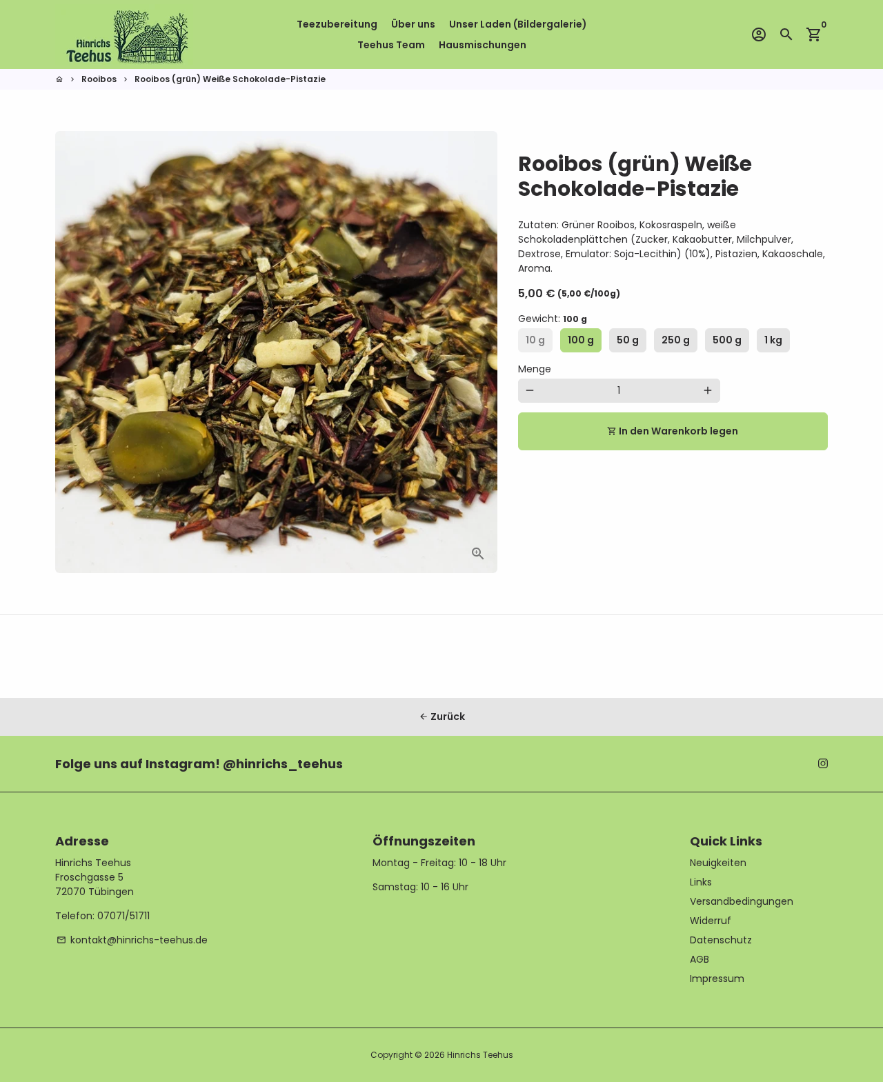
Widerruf (710, 921)
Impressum (717, 978)
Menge (534, 369)
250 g (676, 340)
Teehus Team (391, 45)
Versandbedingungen (741, 901)
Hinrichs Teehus (480, 1055)
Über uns (413, 24)
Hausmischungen (482, 45)
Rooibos (99, 79)
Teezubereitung (337, 24)
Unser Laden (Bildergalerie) (518, 24)
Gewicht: (552, 318)
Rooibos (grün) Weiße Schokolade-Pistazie (230, 79)
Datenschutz (721, 940)
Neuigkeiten (718, 863)
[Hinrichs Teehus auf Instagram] (823, 763)
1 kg (773, 340)
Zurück (442, 716)
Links (701, 882)
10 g (535, 340)
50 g (628, 340)
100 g (581, 340)
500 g (727, 340)
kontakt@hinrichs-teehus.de (132, 940)
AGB (699, 959)
